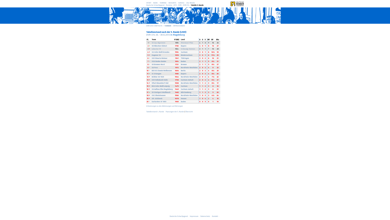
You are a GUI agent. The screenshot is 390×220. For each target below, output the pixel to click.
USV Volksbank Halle (160, 80)
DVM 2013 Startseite (154, 26)
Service (181, 3)
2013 (175, 5)
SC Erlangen (156, 74)
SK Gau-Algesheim (158, 43)
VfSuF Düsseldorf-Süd (160, 83)
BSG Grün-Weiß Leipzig (161, 86)
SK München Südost (159, 46)
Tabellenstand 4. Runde (155, 112)
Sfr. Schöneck (157, 98)
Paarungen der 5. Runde (175, 112)
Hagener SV (156, 55)
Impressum (194, 216)
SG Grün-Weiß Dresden (160, 52)
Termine (163, 3)
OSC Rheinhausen (159, 95)
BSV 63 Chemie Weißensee (162, 71)
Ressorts (172, 3)
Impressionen (179, 26)
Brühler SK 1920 (158, 77)
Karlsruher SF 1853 (159, 101)
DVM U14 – (158, 35)
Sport (148, 3)
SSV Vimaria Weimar (159, 58)
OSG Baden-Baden (159, 61)
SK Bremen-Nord (158, 64)
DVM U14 (186, 5)
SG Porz (155, 67)
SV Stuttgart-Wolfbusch (161, 92)
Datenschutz (205, 216)
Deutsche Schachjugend (155, 5)
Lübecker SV (156, 49)
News (155, 3)
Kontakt (215, 216)
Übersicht (189, 112)
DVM (179, 5)
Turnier (167, 26)
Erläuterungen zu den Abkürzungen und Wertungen (164, 106)
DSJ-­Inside (190, 3)
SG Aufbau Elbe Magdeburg (162, 89)
